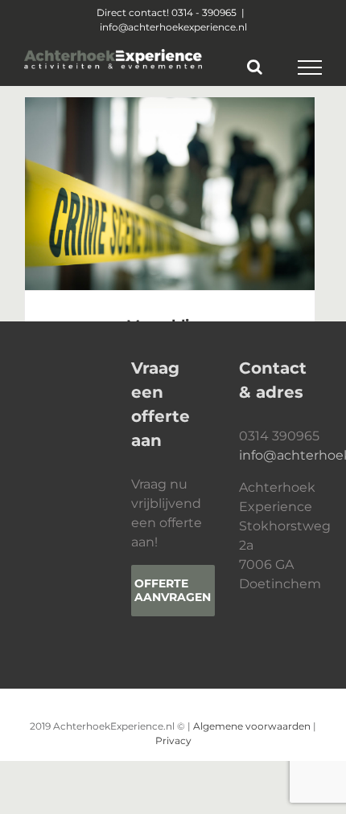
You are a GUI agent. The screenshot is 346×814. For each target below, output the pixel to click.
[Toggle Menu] (310, 67)
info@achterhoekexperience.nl (173, 27)
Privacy (173, 740)
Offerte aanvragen (172, 590)
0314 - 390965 (204, 12)
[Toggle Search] (254, 67)
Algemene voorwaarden (252, 726)
